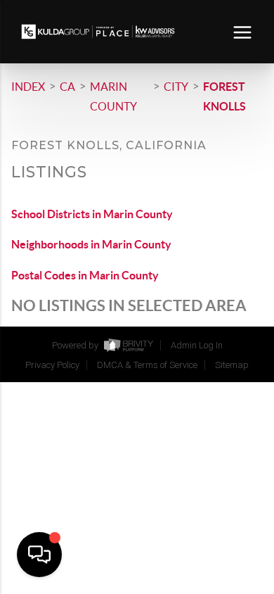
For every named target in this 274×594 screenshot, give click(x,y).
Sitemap (232, 365)
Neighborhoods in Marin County (91, 244)
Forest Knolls (224, 96)
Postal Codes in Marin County (85, 275)
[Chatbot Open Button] (39, 554)
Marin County (113, 96)
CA (67, 86)
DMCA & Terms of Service (147, 365)
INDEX (28, 86)
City (176, 86)
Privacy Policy (52, 365)
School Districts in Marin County (92, 214)
